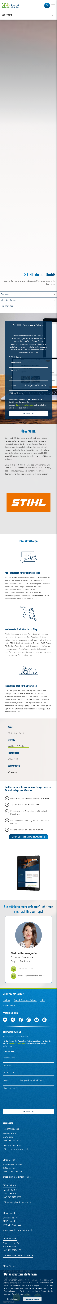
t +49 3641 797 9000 (12, 1141)
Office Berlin (9, 1160)
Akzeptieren (32, 1299)
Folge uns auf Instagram (28, 1019)
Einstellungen (13, 1299)
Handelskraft (9, 1006)
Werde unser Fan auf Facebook (21, 1019)
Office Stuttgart (10, 1239)
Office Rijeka (9, 1266)
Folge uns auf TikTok (44, 1019)
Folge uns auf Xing (13, 1019)
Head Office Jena (11, 1129)
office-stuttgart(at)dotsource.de (18, 1255)
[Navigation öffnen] (53, 5)
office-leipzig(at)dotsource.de (17, 1202)
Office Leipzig (9, 1185)
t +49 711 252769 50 (12, 1250)
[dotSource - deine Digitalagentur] (10, 5)
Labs (42, 1000)
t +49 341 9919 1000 (12, 1197)
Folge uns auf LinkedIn (5, 1019)
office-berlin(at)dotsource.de (17, 1177)
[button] (47, 5)
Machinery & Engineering (18, 746)
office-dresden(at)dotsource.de (18, 1230)
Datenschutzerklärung (21, 1294)
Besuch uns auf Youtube (36, 1019)
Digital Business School (25, 1000)
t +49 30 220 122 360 (12, 1172)
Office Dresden (10, 1213)
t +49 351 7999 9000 (12, 1225)
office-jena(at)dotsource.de (16, 1149)
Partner (6, 1000)
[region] (28, 15)
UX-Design (12, 772)
